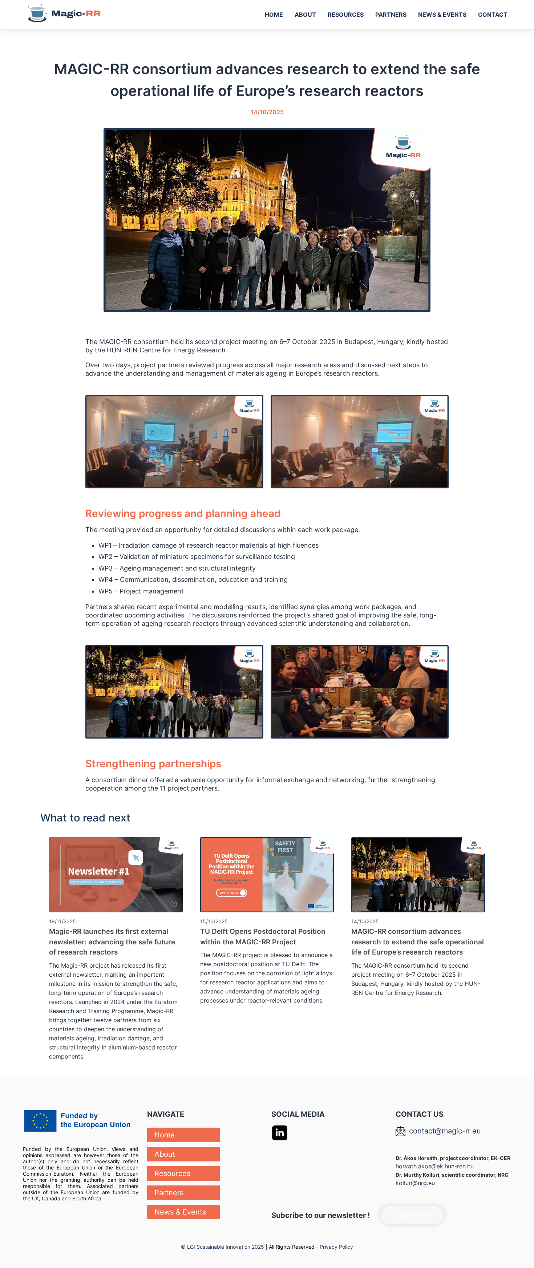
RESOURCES (346, 14)
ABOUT (305, 14)
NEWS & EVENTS (442, 14)
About (164, 1154)
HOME (274, 14)
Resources (172, 1173)
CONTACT (492, 14)
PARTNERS (390, 14)
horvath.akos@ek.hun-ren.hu (435, 1166)
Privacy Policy (336, 1247)
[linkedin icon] (279, 1132)
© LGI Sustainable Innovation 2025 (222, 1247)
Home (164, 1135)
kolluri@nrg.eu (415, 1183)
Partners (168, 1192)
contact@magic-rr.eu (445, 1131)
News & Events (180, 1212)
